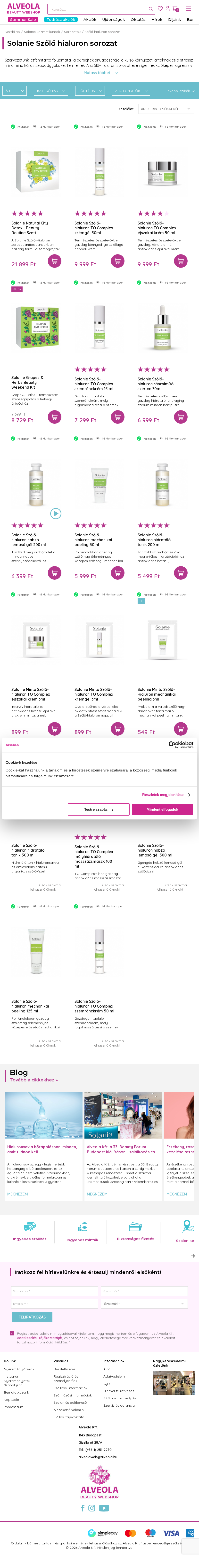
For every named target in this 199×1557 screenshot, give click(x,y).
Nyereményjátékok (19, 1369)
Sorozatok (72, 32)
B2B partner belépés (119, 1398)
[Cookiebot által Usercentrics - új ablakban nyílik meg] (172, 744)
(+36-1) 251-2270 (98, 1450)
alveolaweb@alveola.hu (98, 1457)
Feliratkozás (32, 1317)
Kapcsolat (12, 1399)
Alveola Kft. (89, 1427)
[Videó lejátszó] (55, 514)
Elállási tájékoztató (69, 1417)
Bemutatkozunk (16, 1392)
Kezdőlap (12, 32)
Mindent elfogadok (162, 809)
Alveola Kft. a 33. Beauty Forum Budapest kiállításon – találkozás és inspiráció (121, 1151)
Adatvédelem (114, 1376)
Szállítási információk (70, 1388)
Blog (19, 1072)
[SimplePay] (141, 1536)
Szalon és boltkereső (70, 1402)
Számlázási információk (73, 1395)
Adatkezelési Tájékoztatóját (39, 1338)
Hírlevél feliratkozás (118, 1391)
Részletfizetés (64, 1369)
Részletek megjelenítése (162, 795)
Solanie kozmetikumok (42, 32)
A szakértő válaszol (69, 1410)
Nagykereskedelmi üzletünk (169, 1363)
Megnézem (17, 1194)
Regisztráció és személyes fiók (66, 1378)
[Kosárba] (54, 261)
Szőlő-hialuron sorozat (102, 32)
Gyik (106, 1383)
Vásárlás (61, 1361)
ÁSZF (107, 1369)
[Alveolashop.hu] (22, 8)
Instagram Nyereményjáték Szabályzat (17, 1380)
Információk (113, 1361)
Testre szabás (96, 809)
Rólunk (10, 1361)
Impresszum (13, 1407)
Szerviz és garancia (119, 1405)
